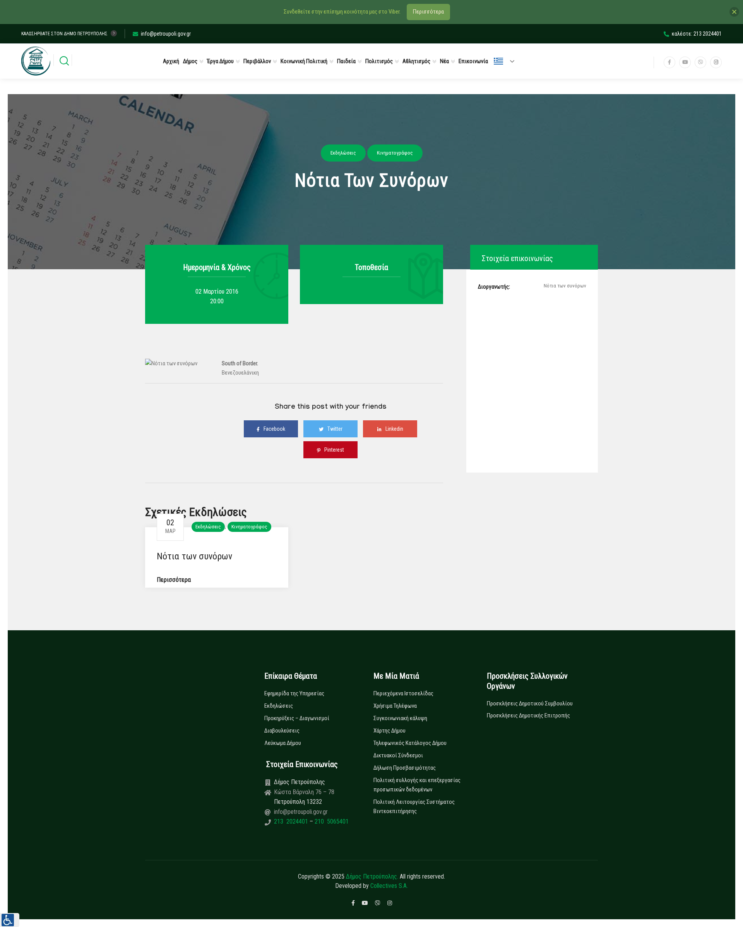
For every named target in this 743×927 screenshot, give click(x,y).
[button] (9, 920)
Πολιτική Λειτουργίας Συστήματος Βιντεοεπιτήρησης (414, 806)
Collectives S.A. (389, 885)
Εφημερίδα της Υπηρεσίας (294, 693)
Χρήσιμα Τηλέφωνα (395, 705)
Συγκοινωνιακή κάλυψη (400, 718)
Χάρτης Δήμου (389, 730)
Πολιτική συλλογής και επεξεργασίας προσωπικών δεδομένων (417, 785)
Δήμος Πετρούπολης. (372, 876)
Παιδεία (346, 61)
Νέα (444, 61)
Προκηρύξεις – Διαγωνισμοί (296, 718)
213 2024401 (292, 821)
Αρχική (171, 61)
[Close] (734, 12)
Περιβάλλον (257, 61)
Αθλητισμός (416, 61)
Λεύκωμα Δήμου (282, 743)
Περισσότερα (174, 579)
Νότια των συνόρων (194, 556)
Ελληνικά (507, 61)
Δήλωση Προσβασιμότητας (404, 767)
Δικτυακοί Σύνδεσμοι (398, 755)
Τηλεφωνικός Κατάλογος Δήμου (410, 743)
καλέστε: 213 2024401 (697, 34)
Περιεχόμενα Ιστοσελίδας (403, 693)
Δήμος (190, 61)
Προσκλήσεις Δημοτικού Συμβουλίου (530, 703)
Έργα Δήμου (220, 61)
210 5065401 (331, 821)
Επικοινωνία (473, 61)
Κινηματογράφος (249, 527)
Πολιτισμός (379, 61)
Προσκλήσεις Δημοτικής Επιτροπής (528, 715)
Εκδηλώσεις (208, 527)
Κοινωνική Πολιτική (304, 61)
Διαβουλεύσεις (282, 730)
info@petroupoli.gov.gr (166, 34)
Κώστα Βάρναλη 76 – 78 (304, 792)
